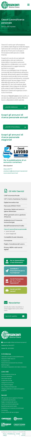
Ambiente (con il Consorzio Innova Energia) (12, 408)
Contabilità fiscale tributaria (13, 237)
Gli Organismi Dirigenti (7, 384)
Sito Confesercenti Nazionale (9, 386)
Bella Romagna (5, 365)
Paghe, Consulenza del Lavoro (14, 244)
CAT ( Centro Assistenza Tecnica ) (15, 199)
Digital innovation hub (11, 202)
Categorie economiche (7, 382)
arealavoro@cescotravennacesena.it (15, 171)
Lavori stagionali (11, 233)
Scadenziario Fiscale (6, 380)
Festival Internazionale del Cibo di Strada (11, 362)
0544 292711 (11, 345)
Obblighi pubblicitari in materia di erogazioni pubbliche (12, 389)
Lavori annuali (10, 231)
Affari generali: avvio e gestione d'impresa (12, 398)
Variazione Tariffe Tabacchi (8, 358)
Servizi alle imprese (6, 378)
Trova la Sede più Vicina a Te (8, 374)
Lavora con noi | (23, 434)
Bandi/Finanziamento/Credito (14, 226)
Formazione (8, 240)
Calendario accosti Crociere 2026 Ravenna (12, 356)
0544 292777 (8, 169)
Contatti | (18, 434)
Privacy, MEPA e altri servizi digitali (10, 412)
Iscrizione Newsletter (6, 376)
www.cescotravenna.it (11, 173)
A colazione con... (5, 360)
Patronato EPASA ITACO (12, 206)
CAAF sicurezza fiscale (12, 195)
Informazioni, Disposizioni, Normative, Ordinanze (13, 367)
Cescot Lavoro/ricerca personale (15, 229)
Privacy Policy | (5, 434)
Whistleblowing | (11, 434)
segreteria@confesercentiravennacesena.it (15, 342)
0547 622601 (11, 348)
